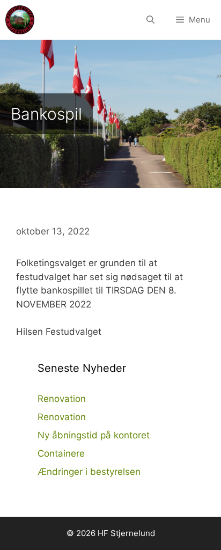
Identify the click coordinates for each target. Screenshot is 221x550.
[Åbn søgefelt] (150, 20)
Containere (61, 453)
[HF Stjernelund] (19, 20)
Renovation (62, 398)
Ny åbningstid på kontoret (94, 435)
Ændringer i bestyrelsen (89, 471)
